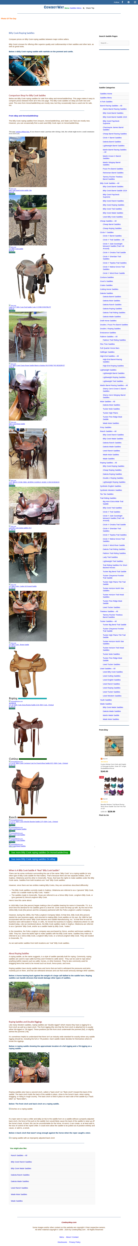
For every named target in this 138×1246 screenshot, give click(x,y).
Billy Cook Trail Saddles (112, 209)
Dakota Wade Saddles (112, 317)
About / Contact (72, 1237)
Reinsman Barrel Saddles (113, 173)
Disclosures (62, 1242)
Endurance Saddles (108, 333)
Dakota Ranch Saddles (112, 305)
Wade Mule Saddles (111, 423)
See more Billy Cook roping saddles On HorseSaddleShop (39, 852)
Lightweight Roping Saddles (114, 377)
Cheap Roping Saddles (112, 228)
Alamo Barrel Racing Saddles (115, 109)
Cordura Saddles (107, 277)
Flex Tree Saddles (107, 344)
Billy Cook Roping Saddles (113, 205)
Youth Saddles (106, 700)
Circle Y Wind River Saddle (114, 273)
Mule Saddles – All (107, 402)
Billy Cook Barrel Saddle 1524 (115, 117)
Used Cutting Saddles (111, 676)
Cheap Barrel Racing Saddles (115, 134)
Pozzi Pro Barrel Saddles (113, 169)
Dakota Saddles (106, 293)
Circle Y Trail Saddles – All (113, 240)
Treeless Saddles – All (109, 611)
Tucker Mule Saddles (111, 409)
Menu (67, 8)
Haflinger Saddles (107, 352)
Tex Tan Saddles (106, 494)
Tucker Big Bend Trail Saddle (114, 572)
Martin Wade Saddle (111, 715)
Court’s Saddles (106, 281)
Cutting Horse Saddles (109, 289)
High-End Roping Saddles (113, 366)
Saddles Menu (75, 8)
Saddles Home (106, 94)
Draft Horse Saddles (108, 321)
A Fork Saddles (106, 102)
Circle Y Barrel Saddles (112, 138)
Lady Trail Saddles (110, 557)
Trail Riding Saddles (108, 498)
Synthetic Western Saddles (111, 490)
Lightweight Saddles (108, 370)
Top (92, 8)
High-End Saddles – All (109, 356)
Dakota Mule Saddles (111, 301)
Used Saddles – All (107, 669)
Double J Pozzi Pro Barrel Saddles (114, 325)
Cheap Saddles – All (108, 221)
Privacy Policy (74, 1242)
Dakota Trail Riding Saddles (114, 313)
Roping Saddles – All (108, 463)
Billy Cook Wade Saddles (113, 213)
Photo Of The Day (8, 19)
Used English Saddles (112, 680)
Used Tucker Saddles (111, 607)
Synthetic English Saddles (110, 486)
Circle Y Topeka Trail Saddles (115, 263)
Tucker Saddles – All (108, 621)
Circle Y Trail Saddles (111, 512)
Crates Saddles (106, 285)
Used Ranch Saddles (111, 451)
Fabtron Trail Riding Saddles (114, 340)
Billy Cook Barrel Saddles (113, 113)
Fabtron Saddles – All (108, 337)
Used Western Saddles (112, 696)
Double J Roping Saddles (110, 329)
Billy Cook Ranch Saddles (113, 201)
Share (88, 8)
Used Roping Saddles (111, 688)
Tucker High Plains (110, 413)
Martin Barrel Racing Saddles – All (114, 385)
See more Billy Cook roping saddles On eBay (33, 859)
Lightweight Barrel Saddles (113, 146)
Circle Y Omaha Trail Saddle (114, 253)
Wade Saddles (109, 459)
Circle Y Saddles (107, 232)
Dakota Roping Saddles (112, 309)
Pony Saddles (105, 427)
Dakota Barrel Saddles (112, 142)
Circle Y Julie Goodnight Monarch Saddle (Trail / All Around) (113, 246)
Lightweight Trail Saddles (113, 381)
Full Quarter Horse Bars (109, 348)
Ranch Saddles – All (108, 431)
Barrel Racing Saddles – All (111, 106)
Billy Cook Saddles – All (109, 183)
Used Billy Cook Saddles (113, 217)
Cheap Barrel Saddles (112, 224)
